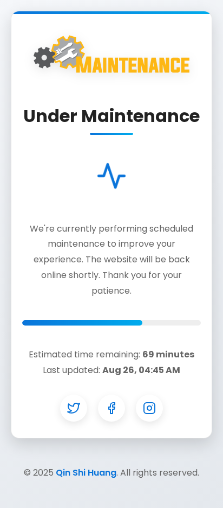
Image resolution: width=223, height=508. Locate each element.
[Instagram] (149, 408)
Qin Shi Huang (86, 472)
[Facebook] (111, 408)
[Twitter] (73, 408)
